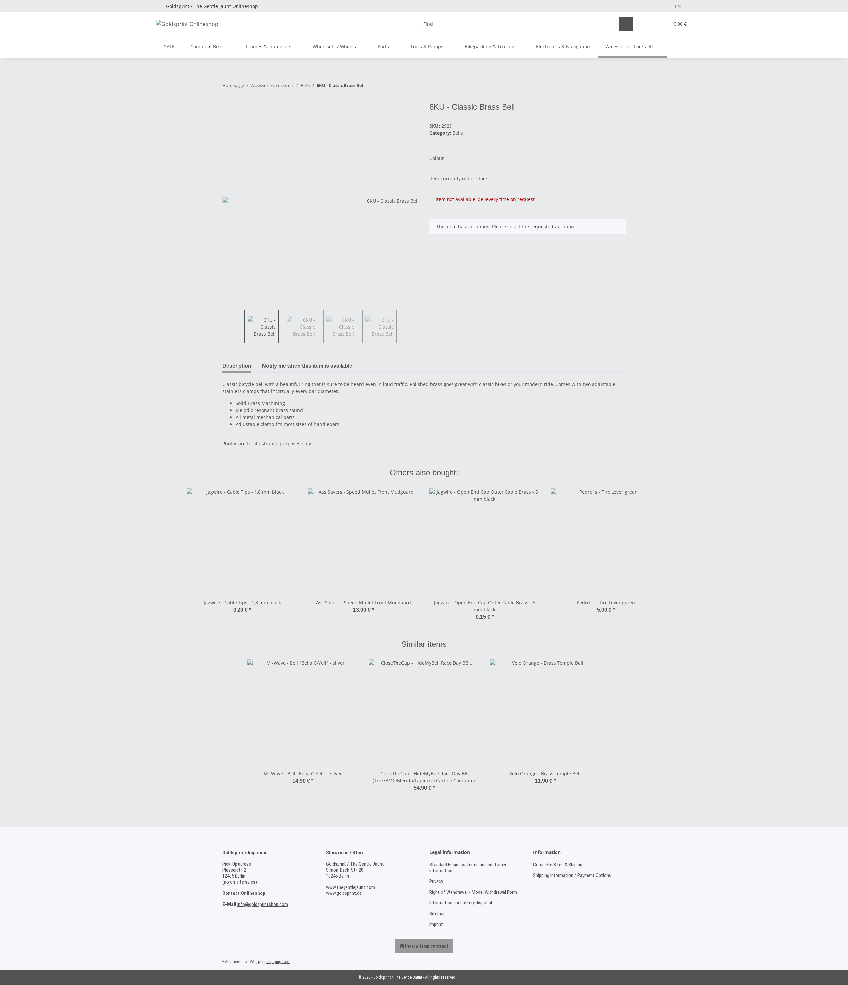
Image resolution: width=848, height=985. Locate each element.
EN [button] (678, 6)
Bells (457, 133)
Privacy (436, 881)
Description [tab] (236, 366)
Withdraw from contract (424, 946)
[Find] (626, 24)
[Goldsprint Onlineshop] (187, 23)
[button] (651, 23)
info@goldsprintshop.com (262, 904)
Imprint (436, 924)
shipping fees (278, 961)
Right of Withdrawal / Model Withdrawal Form (473, 892)
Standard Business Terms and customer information (467, 868)
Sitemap (437, 914)
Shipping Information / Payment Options (572, 875)
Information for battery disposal (460, 903)
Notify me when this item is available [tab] (307, 366)
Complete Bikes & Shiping (557, 865)
